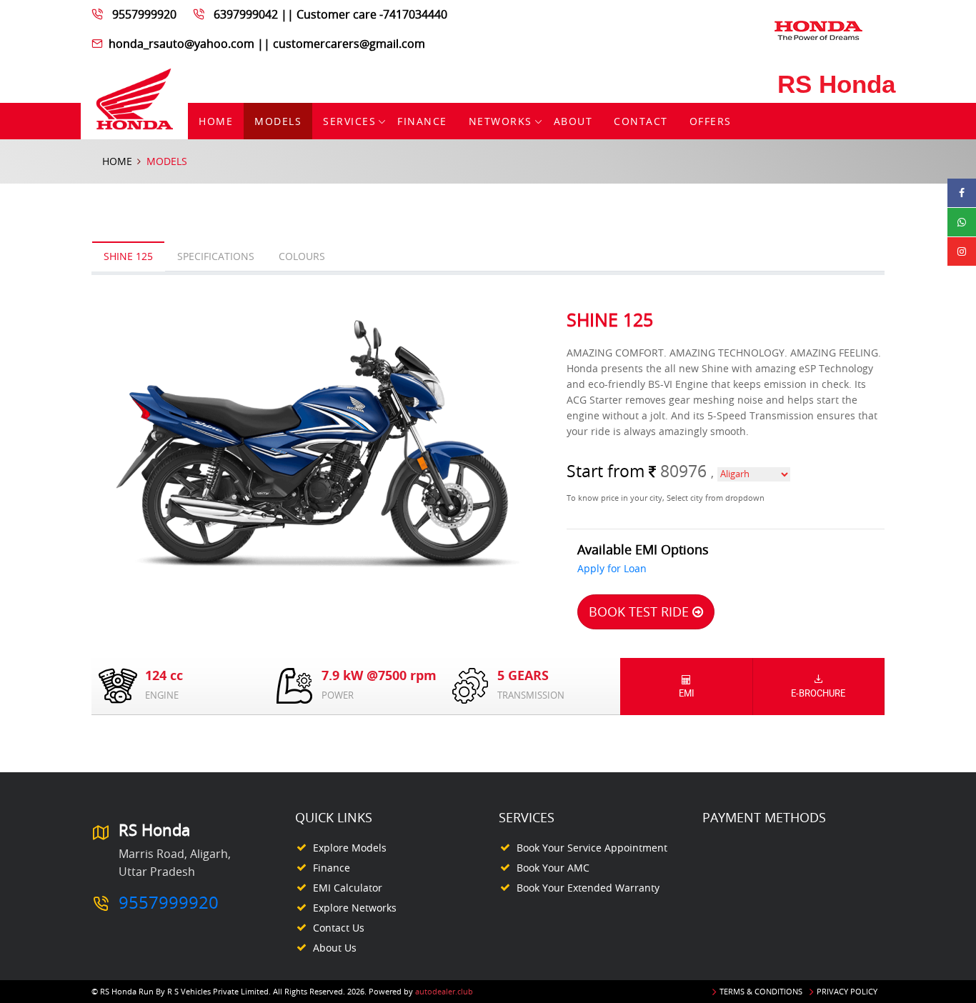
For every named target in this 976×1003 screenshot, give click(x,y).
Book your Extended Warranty (588, 887)
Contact (641, 121)
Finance (422, 121)
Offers (710, 121)
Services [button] (349, 121)
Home (216, 121)
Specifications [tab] (215, 256)
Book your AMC (553, 867)
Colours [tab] (302, 256)
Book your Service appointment (592, 847)
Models (278, 121)
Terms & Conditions (760, 991)
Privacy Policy (847, 991)
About (573, 121)
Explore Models (350, 847)
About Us (335, 947)
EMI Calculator (347, 887)
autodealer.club (444, 991)
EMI (686, 693)
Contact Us (338, 927)
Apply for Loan (612, 568)
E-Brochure (818, 693)
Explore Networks (355, 907)
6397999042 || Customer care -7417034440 (330, 14)
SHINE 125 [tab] (128, 256)
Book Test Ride (640, 611)
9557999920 (144, 14)
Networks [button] (500, 121)
